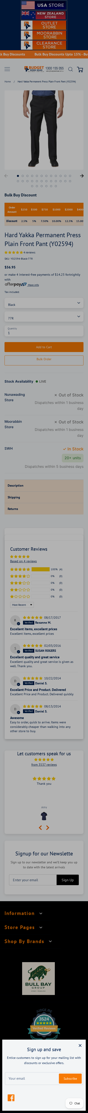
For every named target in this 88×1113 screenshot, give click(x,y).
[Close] (80, 1045)
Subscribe (70, 1079)
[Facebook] (11, 1098)
